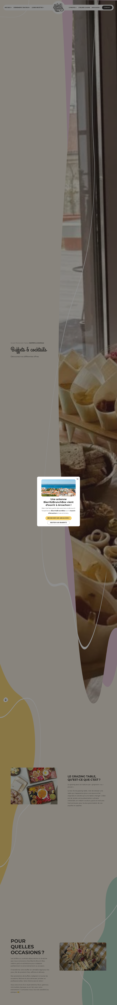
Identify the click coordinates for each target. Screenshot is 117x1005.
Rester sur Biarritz (58, 522)
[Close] (77, 479)
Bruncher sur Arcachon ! (58, 518)
